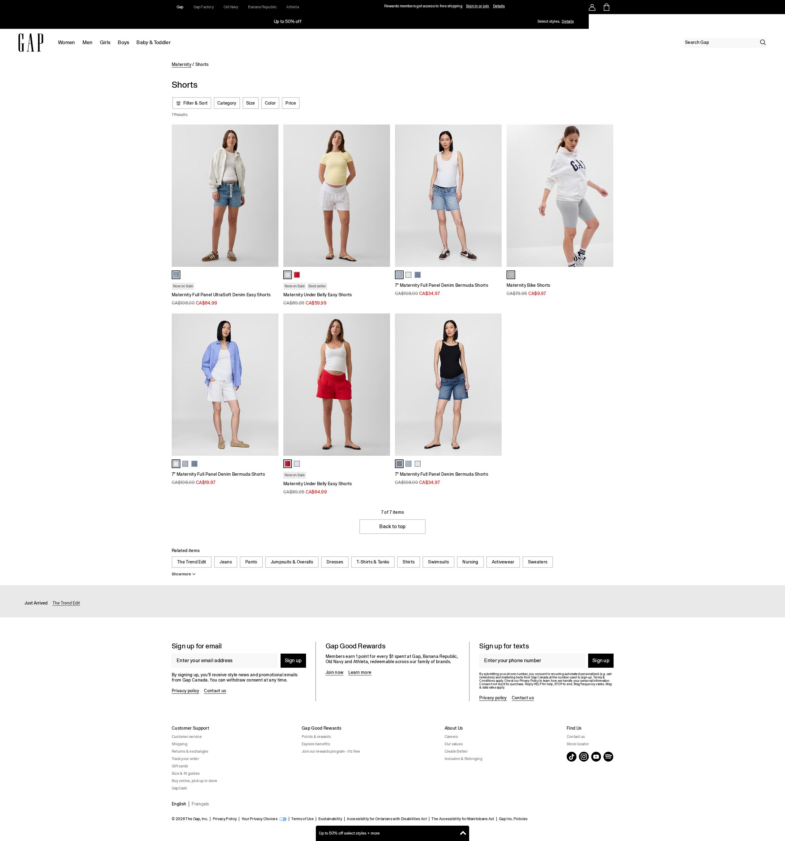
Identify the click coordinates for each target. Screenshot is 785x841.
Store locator (578, 744)
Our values (454, 744)
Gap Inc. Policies (513, 819)
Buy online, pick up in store (194, 781)
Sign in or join (477, 6)
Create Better (456, 751)
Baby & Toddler (153, 42)
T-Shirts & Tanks (373, 561)
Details (499, 6)
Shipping (179, 744)
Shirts (409, 561)
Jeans (226, 561)
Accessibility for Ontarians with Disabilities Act (387, 819)
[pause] (778, 21)
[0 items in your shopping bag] (606, 7)
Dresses (335, 561)
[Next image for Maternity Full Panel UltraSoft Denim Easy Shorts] (271, 196)
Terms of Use (302, 819)
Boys (123, 42)
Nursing (470, 561)
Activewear (503, 561)
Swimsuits (438, 561)
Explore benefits (316, 744)
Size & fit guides (186, 773)
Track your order (185, 759)
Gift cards (180, 766)
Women (66, 42)
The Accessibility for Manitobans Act (462, 819)
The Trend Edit (191, 561)
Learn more (359, 672)
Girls (105, 42)
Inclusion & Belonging (463, 759)
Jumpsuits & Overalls (292, 561)
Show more (181, 574)
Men (87, 42)
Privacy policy (185, 690)
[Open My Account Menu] (592, 7)
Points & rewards (316, 737)
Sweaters (538, 561)
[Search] (763, 42)
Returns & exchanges (190, 751)
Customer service (187, 737)
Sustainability (330, 819)
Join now (335, 672)
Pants (251, 561)
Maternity (181, 64)
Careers (451, 737)
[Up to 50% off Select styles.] (287, 21)
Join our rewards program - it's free (331, 751)
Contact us (215, 690)
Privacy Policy (225, 819)
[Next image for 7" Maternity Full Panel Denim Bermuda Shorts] (494, 385)
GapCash (179, 788)
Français (200, 803)
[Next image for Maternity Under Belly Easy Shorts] (383, 196)
